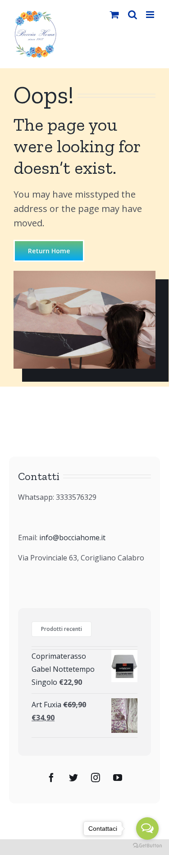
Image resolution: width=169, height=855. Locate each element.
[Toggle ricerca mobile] (132, 14)
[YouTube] (117, 777)
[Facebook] (51, 777)
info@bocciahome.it (72, 537)
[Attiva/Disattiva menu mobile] (150, 14)
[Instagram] (95, 777)
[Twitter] (73, 777)
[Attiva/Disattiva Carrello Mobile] (114, 14)
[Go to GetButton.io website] (147, 846)
